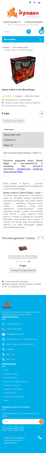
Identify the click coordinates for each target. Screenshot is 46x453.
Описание (9, 129)
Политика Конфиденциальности (16, 381)
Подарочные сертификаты (14, 397)
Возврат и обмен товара (13, 389)
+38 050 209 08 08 (14, 329)
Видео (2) (8, 145)
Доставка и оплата (11, 374)
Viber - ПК (10, 359)
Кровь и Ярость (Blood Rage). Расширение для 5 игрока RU (23, 257)
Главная (5, 47)
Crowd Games (25, 100)
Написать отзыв (32, 96)
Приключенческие (10, 284)
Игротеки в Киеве (10, 378)
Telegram (10, 349)
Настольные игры (20, 47)
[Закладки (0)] (30, 2)
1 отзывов (17, 96)
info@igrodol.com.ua (14, 334)
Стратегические (12, 281)
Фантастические (26, 284)
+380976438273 (11, 22)
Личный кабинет (10, 393)
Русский (37, 284)
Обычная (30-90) (18, 286)
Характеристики (12, 134)
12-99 (4, 286)
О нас (6, 370)
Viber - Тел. (11, 354)
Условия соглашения (12, 385)
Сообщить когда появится (14, 121)
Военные (24, 281)
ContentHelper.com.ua (13, 440)
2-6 (9, 286)
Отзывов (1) (9, 140)
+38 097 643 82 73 (14, 324)
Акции (6, 400)
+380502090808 (33, 22)
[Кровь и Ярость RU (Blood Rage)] (23, 70)
